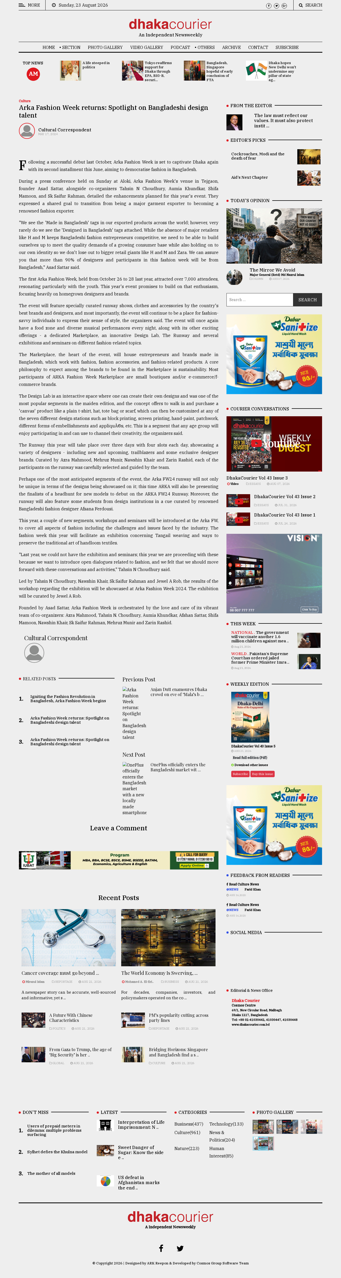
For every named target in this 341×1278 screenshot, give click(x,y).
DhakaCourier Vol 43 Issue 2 (285, 496)
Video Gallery (146, 47)
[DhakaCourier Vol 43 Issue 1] (311, 1130)
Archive (231, 47)
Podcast (180, 47)
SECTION (71, 47)
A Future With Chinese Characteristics (70, 1017)
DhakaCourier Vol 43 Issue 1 (285, 515)
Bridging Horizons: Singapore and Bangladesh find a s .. (178, 1052)
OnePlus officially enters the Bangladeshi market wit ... (178, 767)
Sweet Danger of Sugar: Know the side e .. (141, 1152)
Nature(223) (186, 1148)
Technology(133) (226, 1124)
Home (49, 47)
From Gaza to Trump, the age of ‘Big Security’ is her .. (80, 1052)
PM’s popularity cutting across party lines (178, 1017)
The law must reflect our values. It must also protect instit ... (283, 120)
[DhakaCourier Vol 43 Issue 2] (287, 1130)
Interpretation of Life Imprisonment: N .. (141, 1124)
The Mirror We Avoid (272, 270)
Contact (258, 47)
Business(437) (188, 1124)
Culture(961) (187, 1132)
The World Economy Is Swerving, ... (159, 973)
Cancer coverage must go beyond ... (60, 973)
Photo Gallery (105, 47)
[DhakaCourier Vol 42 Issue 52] (263, 1147)
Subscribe (287, 47)
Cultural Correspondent (64, 129)
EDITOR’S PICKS (248, 140)
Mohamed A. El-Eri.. (139, 982)
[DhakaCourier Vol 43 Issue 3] (263, 1130)
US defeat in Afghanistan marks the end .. (139, 1182)
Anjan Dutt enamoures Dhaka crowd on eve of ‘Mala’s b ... (179, 691)
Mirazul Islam (35, 982)
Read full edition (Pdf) (250, 758)
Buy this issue (262, 774)
